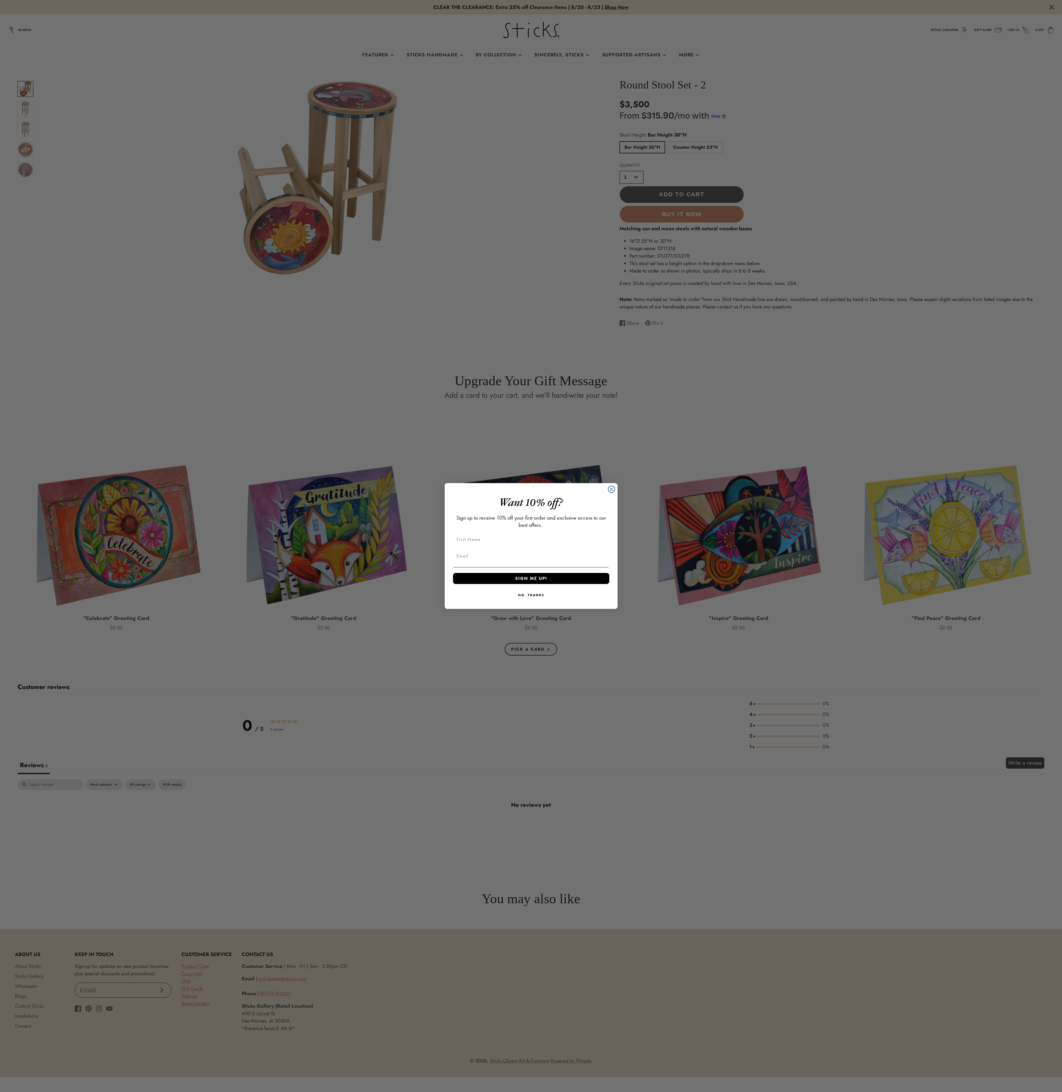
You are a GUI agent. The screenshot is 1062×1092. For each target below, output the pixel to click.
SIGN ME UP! (531, 578)
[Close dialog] (611, 489)
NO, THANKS (531, 595)
